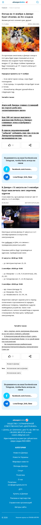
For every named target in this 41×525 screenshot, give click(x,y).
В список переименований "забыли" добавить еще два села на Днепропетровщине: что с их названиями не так (20, 134)
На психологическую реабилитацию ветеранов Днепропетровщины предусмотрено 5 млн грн (20, 346)
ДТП (20, 489)
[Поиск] (37, 2)
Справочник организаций (20, 502)
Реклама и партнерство (20, 498)
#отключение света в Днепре (17, 368)
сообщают (9, 242)
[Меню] (3, 2)
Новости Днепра (20, 453)
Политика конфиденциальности (17, 483)
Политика (20, 475)
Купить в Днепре (20, 494)
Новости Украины (20, 457)
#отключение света (14, 373)
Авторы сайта (20, 507)
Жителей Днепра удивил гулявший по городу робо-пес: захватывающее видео (20, 108)
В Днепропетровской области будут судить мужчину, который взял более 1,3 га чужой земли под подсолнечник (20, 338)
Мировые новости (20, 461)
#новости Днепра (13, 364)
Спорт (20, 470)
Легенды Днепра (20, 466)
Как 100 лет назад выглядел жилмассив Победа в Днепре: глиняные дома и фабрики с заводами (17, 121)
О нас (20, 479)
